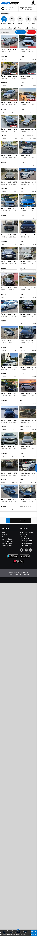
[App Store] (25, 556)
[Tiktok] (30, 550)
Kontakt (4, 535)
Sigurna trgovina (7, 545)
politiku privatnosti (21, 934)
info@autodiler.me (25, 545)
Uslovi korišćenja (7, 539)
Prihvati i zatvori (33, 932)
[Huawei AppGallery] (18, 561)
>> (28, 520)
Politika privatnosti (7, 541)
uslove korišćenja (11, 934)
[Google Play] (12, 556)
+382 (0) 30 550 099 (26, 543)
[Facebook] (21, 550)
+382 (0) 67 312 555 (26, 541)
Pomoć (4, 537)
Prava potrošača (7, 543)
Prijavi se (4, 532)
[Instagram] (26, 550)
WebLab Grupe (24, 572)
